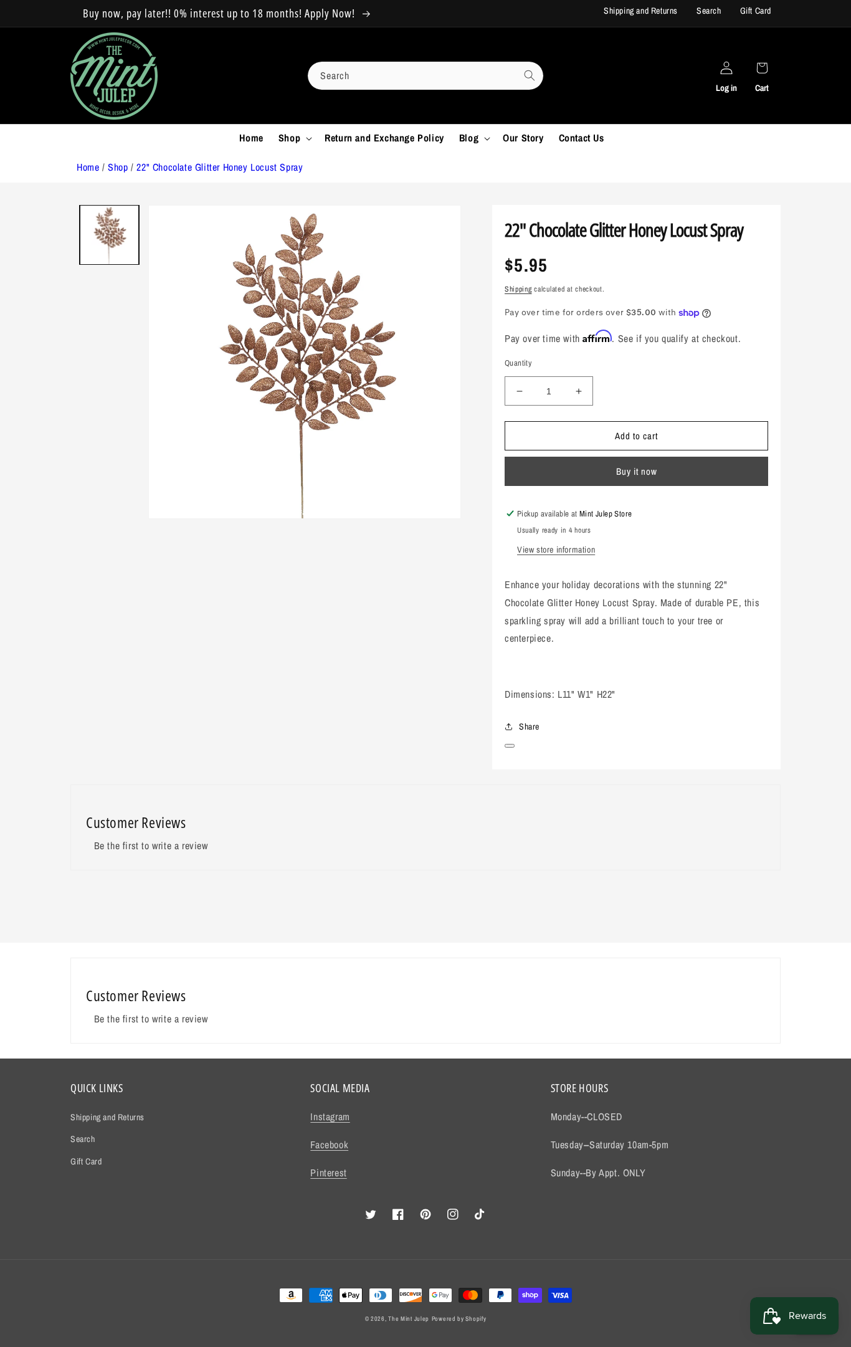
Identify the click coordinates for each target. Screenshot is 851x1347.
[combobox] (425, 76)
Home (88, 167)
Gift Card (755, 10)
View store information (556, 549)
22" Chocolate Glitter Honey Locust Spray (219, 167)
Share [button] (529, 726)
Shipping (518, 289)
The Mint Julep (408, 1319)
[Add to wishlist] (510, 746)
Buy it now (636, 471)
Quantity (518, 363)
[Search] (529, 75)
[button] (294, 138)
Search (708, 10)
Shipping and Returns (641, 10)
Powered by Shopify (459, 1319)
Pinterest (328, 1172)
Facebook (329, 1144)
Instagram (329, 1116)
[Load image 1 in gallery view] (109, 234)
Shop (118, 167)
